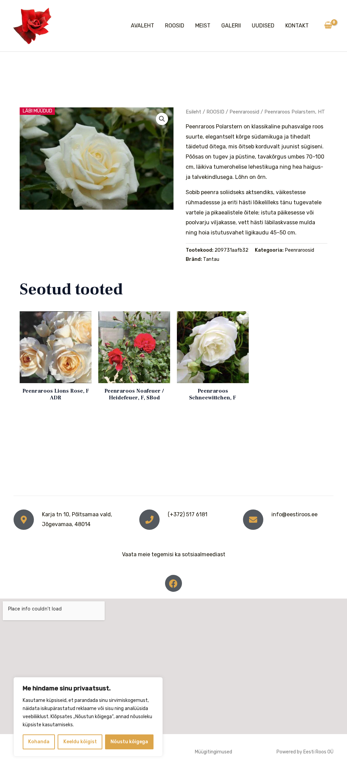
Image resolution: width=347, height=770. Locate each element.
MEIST (202, 25)
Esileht (193, 112)
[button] (162, 119)
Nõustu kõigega (129, 742)
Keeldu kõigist (80, 742)
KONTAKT (297, 25)
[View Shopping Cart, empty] (328, 26)
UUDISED (263, 25)
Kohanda (38, 742)
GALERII (231, 25)
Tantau (211, 259)
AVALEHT (142, 25)
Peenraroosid (244, 112)
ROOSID (174, 25)
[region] (88, 716)
